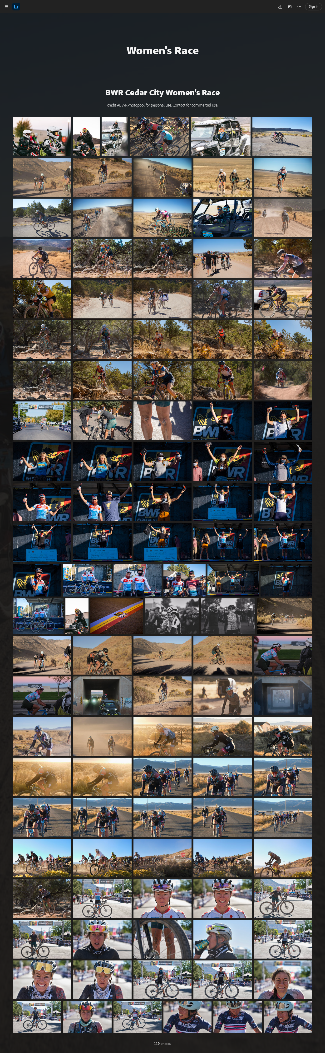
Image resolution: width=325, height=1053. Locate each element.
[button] (6, 6)
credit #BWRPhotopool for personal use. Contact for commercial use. (162, 105)
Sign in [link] (313, 6)
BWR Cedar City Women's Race (162, 92)
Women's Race (163, 50)
